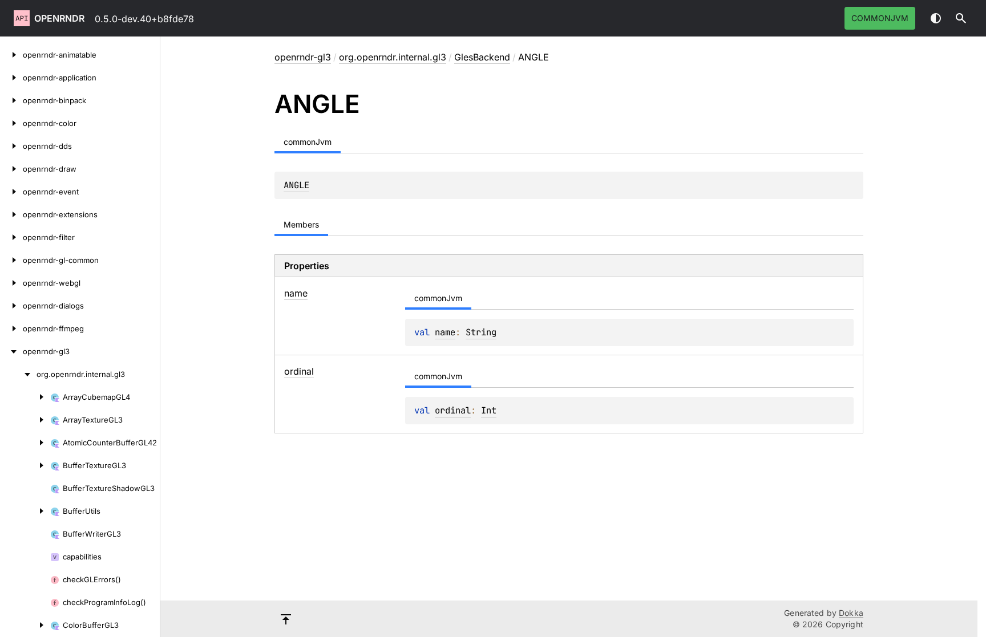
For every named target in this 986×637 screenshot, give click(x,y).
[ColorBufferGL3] (25, 625)
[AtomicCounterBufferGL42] (25, 442)
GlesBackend (482, 57)
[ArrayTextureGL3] (25, 419)
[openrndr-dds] (11, 146)
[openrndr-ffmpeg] (11, 328)
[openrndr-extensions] (11, 214)
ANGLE (296, 185)
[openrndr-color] (11, 123)
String (481, 332)
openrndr (59, 18)
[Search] (960, 18)
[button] (960, 18)
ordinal (453, 410)
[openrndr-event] (11, 191)
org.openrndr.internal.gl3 (392, 57)
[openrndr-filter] (11, 237)
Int (488, 410)
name (445, 332)
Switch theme (935, 18)
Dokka (851, 613)
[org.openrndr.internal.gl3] (18, 374)
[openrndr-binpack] (11, 100)
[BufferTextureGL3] (25, 465)
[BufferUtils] (25, 511)
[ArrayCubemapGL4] (25, 397)
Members (301, 224)
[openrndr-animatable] (11, 54)
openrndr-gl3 (302, 57)
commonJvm (879, 18)
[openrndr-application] (11, 77)
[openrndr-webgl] (11, 282)
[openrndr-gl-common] (11, 260)
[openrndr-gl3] (11, 351)
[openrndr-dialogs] (11, 305)
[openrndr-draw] (11, 168)
